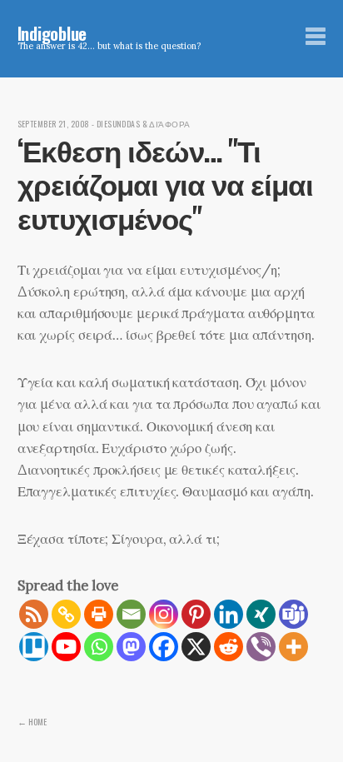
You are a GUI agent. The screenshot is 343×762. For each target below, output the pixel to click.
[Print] (98, 614)
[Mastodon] (131, 646)
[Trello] (33, 646)
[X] (196, 646)
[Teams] (293, 614)
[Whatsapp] (98, 646)
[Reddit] (228, 646)
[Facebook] (163, 646)
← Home (32, 721)
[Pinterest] (196, 614)
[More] (293, 646)
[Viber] (261, 646)
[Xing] (261, 614)
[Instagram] (163, 614)
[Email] (131, 614)
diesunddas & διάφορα (144, 124)
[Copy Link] (66, 614)
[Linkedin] (228, 614)
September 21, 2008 (53, 124)
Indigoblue (52, 33)
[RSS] (33, 614)
